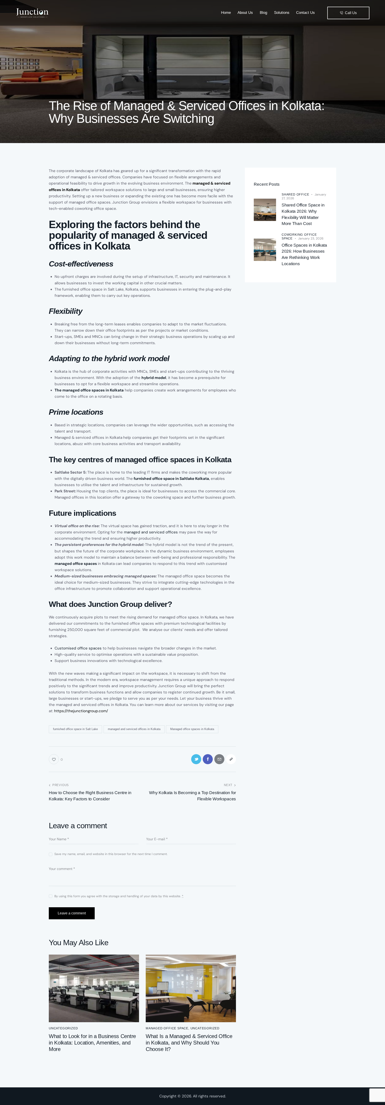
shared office (295, 194)
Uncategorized (63, 1028)
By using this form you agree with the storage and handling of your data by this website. (118, 896)
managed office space (167, 1028)
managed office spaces (76, 563)
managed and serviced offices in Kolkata (134, 729)
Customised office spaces (78, 648)
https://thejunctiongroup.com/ (81, 710)
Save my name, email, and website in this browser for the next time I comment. (111, 854)
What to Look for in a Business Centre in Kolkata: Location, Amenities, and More (92, 1042)
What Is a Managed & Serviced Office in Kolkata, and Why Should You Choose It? (189, 1042)
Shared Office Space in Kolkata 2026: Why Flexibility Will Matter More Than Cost (303, 214)
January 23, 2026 (311, 238)
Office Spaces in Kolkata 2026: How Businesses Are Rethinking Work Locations (304, 254)
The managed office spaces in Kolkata (89, 390)
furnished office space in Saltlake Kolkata (171, 478)
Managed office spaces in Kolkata (192, 729)
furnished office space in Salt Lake (75, 729)
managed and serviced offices (151, 532)
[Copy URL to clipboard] (231, 759)
